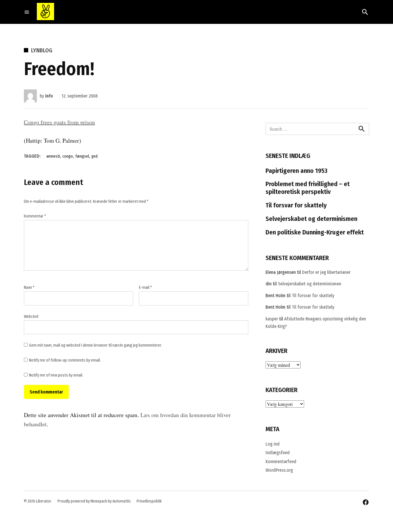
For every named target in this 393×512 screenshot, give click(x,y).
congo (67, 156)
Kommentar (35, 216)
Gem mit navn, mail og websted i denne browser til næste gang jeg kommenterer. (95, 345)
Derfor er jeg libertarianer (326, 272)
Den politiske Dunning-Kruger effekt (315, 232)
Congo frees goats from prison (59, 122)
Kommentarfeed (281, 461)
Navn (29, 287)
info (49, 96)
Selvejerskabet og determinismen (311, 219)
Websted (31, 316)
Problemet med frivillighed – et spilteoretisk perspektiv (308, 188)
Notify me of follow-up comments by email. (65, 360)
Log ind (273, 444)
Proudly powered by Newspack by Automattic (94, 501)
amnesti (53, 156)
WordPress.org (279, 470)
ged (94, 156)
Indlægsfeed (278, 452)
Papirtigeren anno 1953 (296, 171)
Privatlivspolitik (149, 501)
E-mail (145, 287)
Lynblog (41, 50)
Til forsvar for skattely (296, 205)
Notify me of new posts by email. (56, 375)
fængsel (82, 156)
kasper (272, 319)
